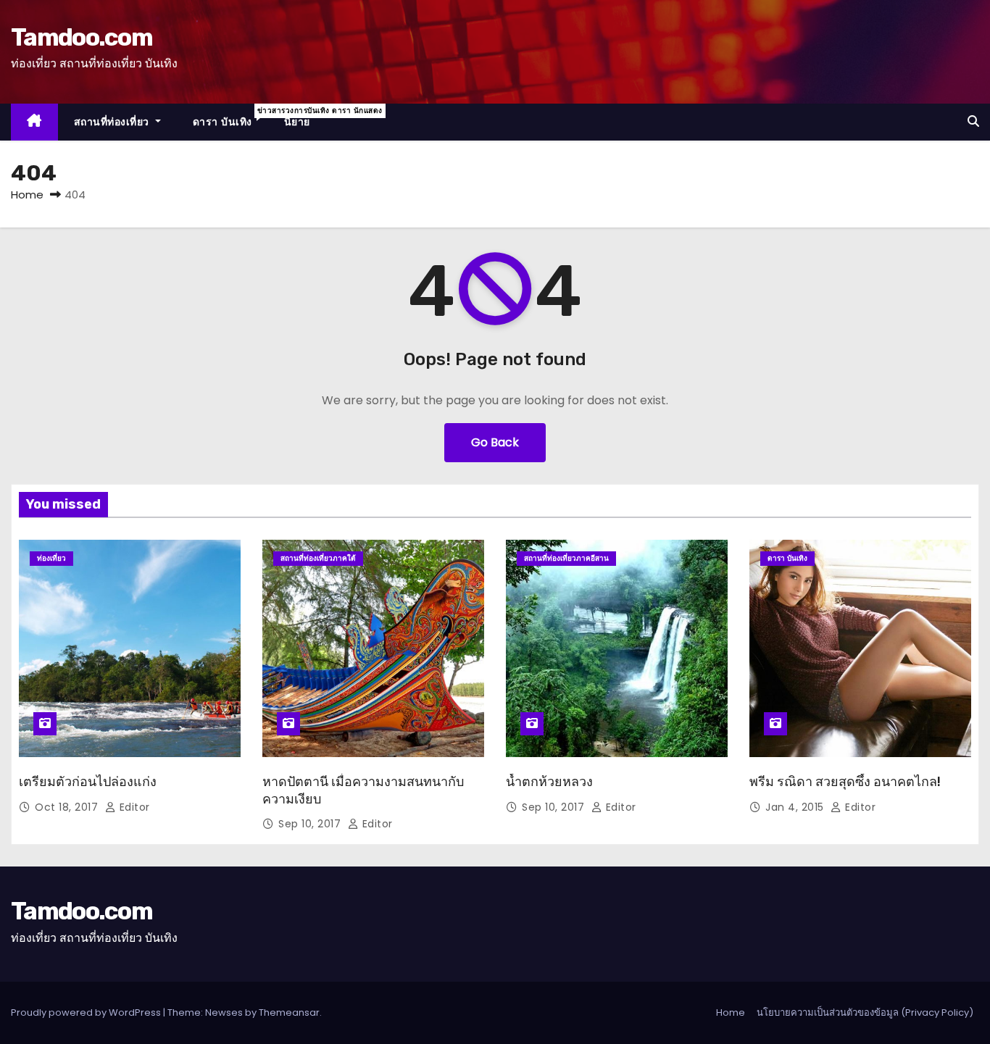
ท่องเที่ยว (51, 558)
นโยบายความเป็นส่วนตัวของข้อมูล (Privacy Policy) (865, 1012)
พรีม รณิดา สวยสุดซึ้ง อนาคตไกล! (845, 782)
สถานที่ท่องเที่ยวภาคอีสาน (566, 558)
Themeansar (289, 1012)
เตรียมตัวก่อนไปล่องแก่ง (88, 782)
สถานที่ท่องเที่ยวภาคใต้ (318, 558)
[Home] (34, 122)
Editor (133, 807)
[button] (973, 121)
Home (27, 194)
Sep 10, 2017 (311, 824)
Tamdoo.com (81, 37)
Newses (224, 1012)
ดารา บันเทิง (230, 117)
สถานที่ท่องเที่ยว (113, 121)
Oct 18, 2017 (68, 807)
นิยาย (297, 121)
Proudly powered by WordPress (87, 1012)
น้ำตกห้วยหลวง (549, 782)
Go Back (495, 442)
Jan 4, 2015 (796, 807)
